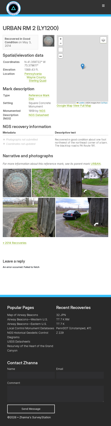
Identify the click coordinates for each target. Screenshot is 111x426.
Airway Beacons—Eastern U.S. (27, 324)
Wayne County (36, 77)
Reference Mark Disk (39, 97)
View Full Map (82, 105)
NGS (42, 111)
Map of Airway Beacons (22, 315)
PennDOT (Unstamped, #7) (73, 328)
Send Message (31, 408)
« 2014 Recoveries (14, 243)
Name (11, 369)
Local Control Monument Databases (30, 328)
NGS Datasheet (39, 115)
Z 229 (60, 332)
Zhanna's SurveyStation (35, 417)
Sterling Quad (37, 80)
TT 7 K (60, 324)
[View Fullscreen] (60, 49)
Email (59, 369)
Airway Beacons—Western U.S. (27, 319)
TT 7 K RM (62, 319)
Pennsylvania (33, 74)
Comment (13, 383)
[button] (82, 66)
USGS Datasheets (18, 341)
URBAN (96, 163)
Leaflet (81, 102)
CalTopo (104, 102)
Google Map (64, 105)
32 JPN (61, 315)
